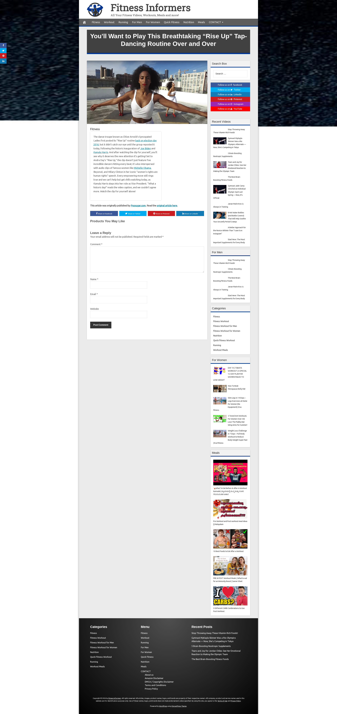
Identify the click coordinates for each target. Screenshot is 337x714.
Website (94, 308)
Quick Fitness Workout (224, 340)
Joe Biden (145, 148)
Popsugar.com (138, 205)
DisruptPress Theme (179, 706)
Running (123, 22)
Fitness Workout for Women (226, 331)
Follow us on (230, 85)
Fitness (96, 22)
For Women (153, 22)
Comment (96, 244)
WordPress (163, 706)
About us (149, 675)
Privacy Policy (151, 689)
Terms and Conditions (155, 685)
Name (94, 279)
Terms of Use (222, 701)
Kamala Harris (100, 152)
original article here (167, 205)
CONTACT (215, 22)
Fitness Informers (151, 7)
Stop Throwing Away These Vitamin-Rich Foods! (215, 633)
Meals (201, 22)
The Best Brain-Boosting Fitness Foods (210, 659)
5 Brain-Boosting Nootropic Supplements (211, 646)
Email (94, 294)
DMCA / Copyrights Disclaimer (159, 682)
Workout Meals (220, 350)
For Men (137, 22)
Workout (109, 22)
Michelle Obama (142, 168)
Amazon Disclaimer (154, 678)
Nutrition (188, 22)
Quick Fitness (171, 22)
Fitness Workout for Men (225, 326)
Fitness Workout (221, 321)
